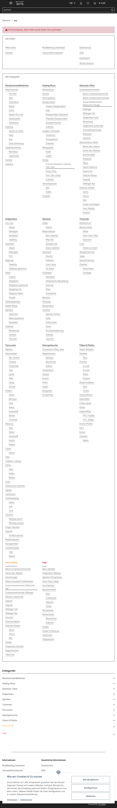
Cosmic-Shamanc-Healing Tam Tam (58, 165)
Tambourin (10, 494)
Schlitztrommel (16, 535)
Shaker (8, 391)
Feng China (51, 171)
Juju (11, 370)
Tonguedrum (52, 139)
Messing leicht (15, 519)
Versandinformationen (52, 53)
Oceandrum (48, 370)
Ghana (49, 227)
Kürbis (12, 440)
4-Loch (86, 366)
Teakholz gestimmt (18, 268)
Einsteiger (47, 273)
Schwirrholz (47, 395)
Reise (7, 273)
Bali (47, 188)
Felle (48, 318)
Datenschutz (26, 799)
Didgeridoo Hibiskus (51, 573)
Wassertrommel (86, 252)
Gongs (45, 160)
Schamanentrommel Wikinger (19, 592)
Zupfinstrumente (13, 147)
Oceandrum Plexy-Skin (53, 349)
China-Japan (85, 403)
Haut (11, 135)
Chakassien (51, 598)
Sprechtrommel (86, 260)
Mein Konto (10, 47)
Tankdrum (50, 135)
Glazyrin (49, 602)
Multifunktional (12, 539)
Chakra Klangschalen (56, 106)
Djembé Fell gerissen (52, 577)
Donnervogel (89, 155)
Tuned (86, 391)
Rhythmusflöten (86, 382)
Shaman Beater (12, 621)
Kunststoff (13, 411)
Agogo (8, 490)
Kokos (11, 407)
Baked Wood (11, 306)
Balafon (9, 349)
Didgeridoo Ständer (14, 646)
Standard (9, 244)
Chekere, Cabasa (13, 461)
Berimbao (13, 152)
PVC (11, 256)
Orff (10, 506)
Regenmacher (49, 353)
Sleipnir (8, 601)
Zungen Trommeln (51, 131)
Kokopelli (87, 159)
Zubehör (9, 164)
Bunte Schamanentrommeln (96, 98)
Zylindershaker (12, 548)
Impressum (12, 799)
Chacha (12, 362)
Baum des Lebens (91, 146)
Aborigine (50, 277)
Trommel (13, 420)
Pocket (12, 297)
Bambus (9, 310)
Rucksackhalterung (55, 330)
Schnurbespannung (92, 130)
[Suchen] (112, 10)
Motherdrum (48, 90)
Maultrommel (11, 90)
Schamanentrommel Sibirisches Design (92, 103)
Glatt (48, 289)
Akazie (12, 227)
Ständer (12, 335)
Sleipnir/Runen (90, 175)
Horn (81, 428)
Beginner (9, 260)
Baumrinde (51, 362)
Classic (12, 277)
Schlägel (87, 273)
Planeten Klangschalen (56, 118)
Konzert (86, 378)
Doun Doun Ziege (50, 581)
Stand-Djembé (52, 248)
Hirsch (86, 196)
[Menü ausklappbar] (10, 2)
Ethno (8, 465)
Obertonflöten (85, 395)
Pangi (11, 382)
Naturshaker (11, 353)
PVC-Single (88, 420)
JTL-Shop (102, 804)
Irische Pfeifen (86, 424)
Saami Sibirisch (90, 167)
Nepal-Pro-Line (16, 114)
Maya (85, 163)
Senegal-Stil (51, 244)
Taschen (13, 339)
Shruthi (45, 94)
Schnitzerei (51, 293)
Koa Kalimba (48, 585)
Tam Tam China (53, 175)
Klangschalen (48, 102)
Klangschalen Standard (57, 114)
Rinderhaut (88, 121)
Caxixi (8, 448)
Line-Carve (51, 264)
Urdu (81, 244)
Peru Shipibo (89, 208)
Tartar (48, 606)
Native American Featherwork (19, 581)
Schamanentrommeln (89, 90)
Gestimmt (13, 314)
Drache (49, 256)
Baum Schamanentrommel (95, 94)
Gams (85, 192)
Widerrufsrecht (86, 63)
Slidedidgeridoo (12, 302)
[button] (81, 3)
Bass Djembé (52, 235)
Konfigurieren (90, 788)
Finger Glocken (12, 527)
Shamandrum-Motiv (88, 142)
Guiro (7, 482)
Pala (11, 378)
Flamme (50, 285)
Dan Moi (12, 94)
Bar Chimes (14, 358)
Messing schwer (16, 523)
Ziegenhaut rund (90, 117)
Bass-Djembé (48, 569)
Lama (11, 374)
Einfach (86, 212)
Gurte (48, 326)
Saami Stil (87, 171)
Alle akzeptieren (91, 779)
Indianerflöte (85, 411)
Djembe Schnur (53, 314)
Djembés (6, 699)
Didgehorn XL (15, 289)
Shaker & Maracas (50, 631)
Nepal (12, 106)
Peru (85, 358)
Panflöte (83, 353)
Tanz (11, 510)
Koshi (48, 152)
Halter (86, 440)
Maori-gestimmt (16, 318)
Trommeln (7, 705)
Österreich (14, 102)
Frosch (45, 378)
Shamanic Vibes (9, 689)
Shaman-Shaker (86, 188)
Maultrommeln (49, 589)
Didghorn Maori (16, 293)
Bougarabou (48, 306)
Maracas (9, 424)
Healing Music (8, 683)
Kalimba (9, 127)
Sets (48, 110)
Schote (12, 386)
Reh (84, 200)
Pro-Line (9, 223)
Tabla (82, 256)
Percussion (7, 710)
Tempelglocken (49, 183)
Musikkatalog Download (53, 47)
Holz (11, 403)
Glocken (9, 515)
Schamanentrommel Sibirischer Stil (20, 587)
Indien (48, 192)
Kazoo (82, 432)
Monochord (51, 618)
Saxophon (13, 235)
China (11, 110)
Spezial (8, 160)
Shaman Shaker (12, 626)
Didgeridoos (8, 694)
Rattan (12, 415)
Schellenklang (12, 498)
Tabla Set (9, 654)
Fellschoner (51, 322)
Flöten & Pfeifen (9, 720)
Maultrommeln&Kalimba (13, 678)
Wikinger (87, 109)
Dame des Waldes (91, 150)
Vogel (45, 386)
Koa (10, 139)
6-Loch (86, 370)
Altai (11, 98)
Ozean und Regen (91, 204)
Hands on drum (16, 131)
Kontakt (9, 53)
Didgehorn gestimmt (18, 285)
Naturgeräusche (9, 715)
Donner (45, 374)
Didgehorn (14, 281)
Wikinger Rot (89, 183)
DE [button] (71, 3)
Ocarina (83, 362)
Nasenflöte (84, 399)
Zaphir (49, 156)
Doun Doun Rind (90, 235)
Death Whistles (86, 349)
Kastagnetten (11, 544)
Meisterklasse (48, 231)
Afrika (45, 223)
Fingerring (13, 366)
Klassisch (87, 239)
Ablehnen (90, 796)
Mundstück (14, 330)
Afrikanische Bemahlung (57, 281)
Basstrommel (85, 227)
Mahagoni (13, 231)
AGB (81, 53)
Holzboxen (14, 123)
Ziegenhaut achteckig (93, 126)
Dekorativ (87, 134)
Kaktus (49, 366)
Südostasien (14, 118)
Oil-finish (50, 268)
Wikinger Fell (89, 113)
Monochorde (48, 614)
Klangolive (47, 391)
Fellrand (50, 260)
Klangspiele (47, 147)
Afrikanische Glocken (15, 486)
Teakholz (13, 239)
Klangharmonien (53, 123)
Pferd (45, 382)
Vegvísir (86, 179)
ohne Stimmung (16, 143)
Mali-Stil (50, 239)
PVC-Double (89, 415)
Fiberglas (46, 302)
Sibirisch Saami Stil (14, 597)
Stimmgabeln (48, 98)
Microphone (47, 610)
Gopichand (14, 156)
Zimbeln (46, 196)
